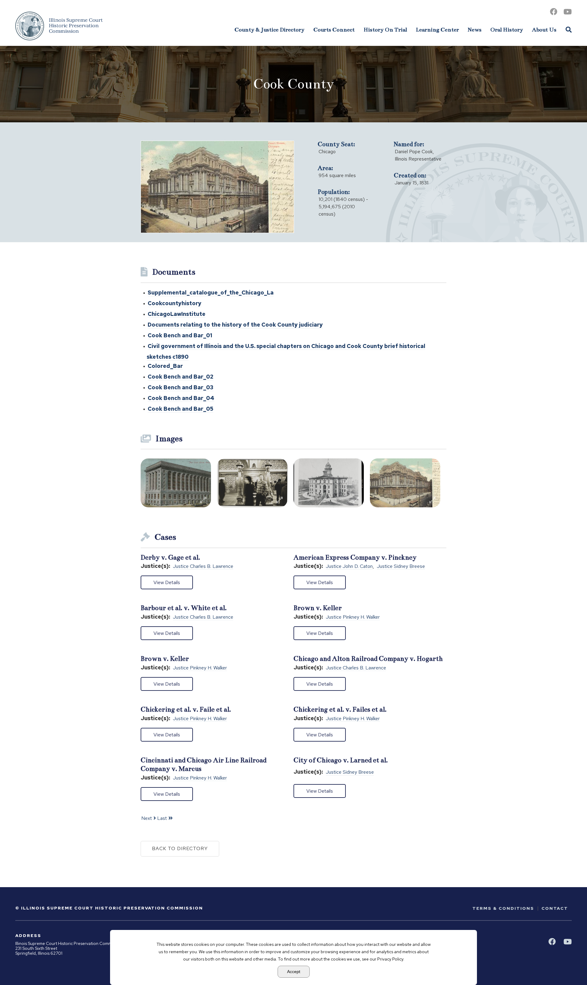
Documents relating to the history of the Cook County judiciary (235, 324)
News (475, 29)
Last (162, 818)
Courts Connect (334, 29)
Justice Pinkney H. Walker (353, 617)
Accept (293, 971)
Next (146, 818)
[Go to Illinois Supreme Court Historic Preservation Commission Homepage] (59, 26)
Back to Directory (180, 848)
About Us (544, 29)
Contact (554, 908)
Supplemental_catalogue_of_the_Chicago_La (211, 292)
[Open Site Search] (569, 29)
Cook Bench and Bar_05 (180, 408)
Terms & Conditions (503, 908)
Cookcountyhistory (174, 303)
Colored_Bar (165, 365)
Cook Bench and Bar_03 (180, 387)
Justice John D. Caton (349, 566)
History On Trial (385, 29)
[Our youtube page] (567, 12)
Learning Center (437, 29)
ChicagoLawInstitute (176, 313)
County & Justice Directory (269, 29)
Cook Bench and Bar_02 (180, 376)
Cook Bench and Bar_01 (180, 335)
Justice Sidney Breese (401, 566)
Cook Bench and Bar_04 (181, 398)
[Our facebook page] (553, 12)
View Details (166, 582)
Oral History (506, 29)
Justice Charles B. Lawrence (203, 566)
